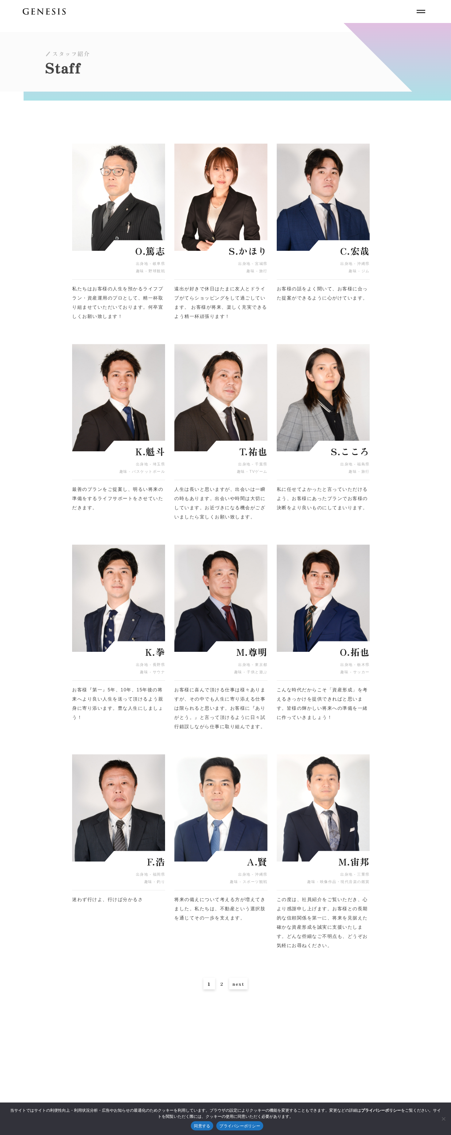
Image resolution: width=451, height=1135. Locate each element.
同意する (202, 1125)
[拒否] (443, 1119)
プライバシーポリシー (239, 1125)
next (238, 983)
